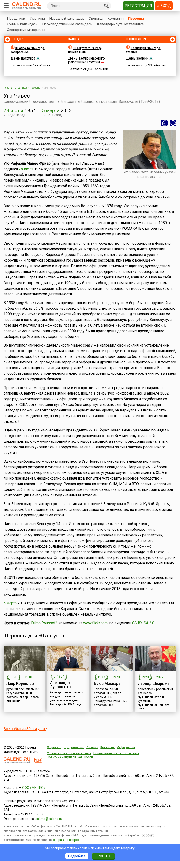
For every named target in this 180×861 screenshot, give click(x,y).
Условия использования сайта (69, 753)
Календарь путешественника (120, 24)
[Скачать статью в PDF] (164, 123)
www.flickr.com (95, 623)
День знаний (137, 58)
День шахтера (23, 58)
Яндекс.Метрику (122, 848)
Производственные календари (67, 24)
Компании (115, 18)
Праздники (16, 18)
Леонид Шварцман (155, 683)
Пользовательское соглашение (116, 753)
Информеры (126, 747)
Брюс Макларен (108, 683)
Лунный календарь (22, 24)
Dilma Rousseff (44, 623)
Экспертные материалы (26, 30)
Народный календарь (66, 18)
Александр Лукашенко (60, 685)
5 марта (51, 110)
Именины (37, 18)
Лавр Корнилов (20, 683)
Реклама (92, 747)
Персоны (136, 18)
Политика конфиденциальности (70, 757)
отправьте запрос (66, 840)
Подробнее (77, 856)
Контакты (107, 747)
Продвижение (74, 747)
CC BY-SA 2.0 (143, 623)
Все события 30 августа (25, 729)
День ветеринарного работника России (86, 60)
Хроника (96, 18)
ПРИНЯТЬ (103, 856)
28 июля (13, 110)
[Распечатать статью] (173, 123)
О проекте (54, 747)
